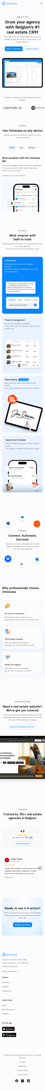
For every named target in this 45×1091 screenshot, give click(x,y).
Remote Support (8, 1009)
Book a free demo (9, 971)
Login (4, 1005)
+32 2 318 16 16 (22, 963)
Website (5, 987)
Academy (6, 1014)
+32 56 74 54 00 (8, 963)
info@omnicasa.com (9, 966)
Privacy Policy (22, 1070)
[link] (9, 3)
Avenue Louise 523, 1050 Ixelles (14, 960)
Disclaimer (22, 1066)
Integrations (7, 991)
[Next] (40, 868)
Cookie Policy (22, 1074)
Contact (22, 1062)
